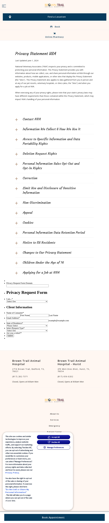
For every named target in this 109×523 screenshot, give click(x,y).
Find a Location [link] (57, 16)
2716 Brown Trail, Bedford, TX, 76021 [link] (28, 370)
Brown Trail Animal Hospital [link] (26, 362)
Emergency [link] (54, 426)
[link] (54, 5)
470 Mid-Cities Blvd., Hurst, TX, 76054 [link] (74, 370)
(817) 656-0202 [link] (65, 376)
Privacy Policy (12, 472)
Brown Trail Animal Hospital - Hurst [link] (72, 362)
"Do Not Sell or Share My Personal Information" (17, 490)
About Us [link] (54, 414)
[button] (4, 6)
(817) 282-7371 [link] (20, 376)
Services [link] (54, 420)
